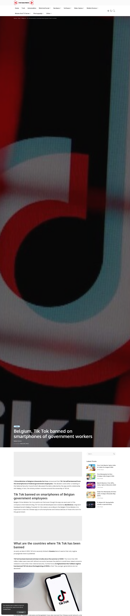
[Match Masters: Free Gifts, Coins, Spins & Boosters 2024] (90, 485)
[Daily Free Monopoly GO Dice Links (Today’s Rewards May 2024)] (90, 495)
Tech (16, 426)
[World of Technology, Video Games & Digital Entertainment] (24, 2)
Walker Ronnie (17, 441)
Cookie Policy (7, 609)
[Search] (114, 10)
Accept (21, 612)
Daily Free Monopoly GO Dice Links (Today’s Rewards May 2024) (106, 493)
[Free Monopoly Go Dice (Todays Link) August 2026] (90, 476)
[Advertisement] (48, 464)
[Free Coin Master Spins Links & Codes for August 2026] (90, 467)
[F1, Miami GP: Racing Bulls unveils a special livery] (90, 504)
